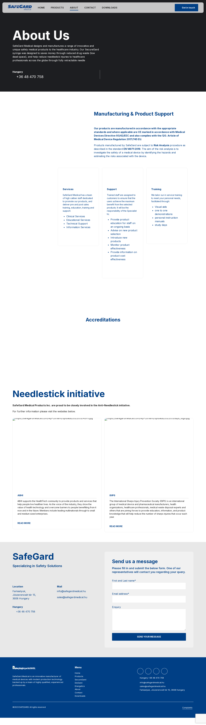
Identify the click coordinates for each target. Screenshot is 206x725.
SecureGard (80, 679)
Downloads (109, 7)
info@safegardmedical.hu (71, 591)
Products (57, 7)
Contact (90, 7)
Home (41, 7)
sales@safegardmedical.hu (72, 597)
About (74, 7)
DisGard (78, 683)
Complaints (187, 707)
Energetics (80, 686)
